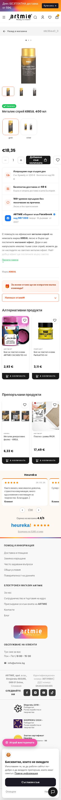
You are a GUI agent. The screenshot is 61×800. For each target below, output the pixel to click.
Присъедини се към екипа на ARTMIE (25, 603)
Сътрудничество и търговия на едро (25, 598)
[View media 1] (8, 91)
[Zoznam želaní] (49, 17)
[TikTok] (52, 692)
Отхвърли (11, 791)
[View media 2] (21, 91)
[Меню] (4, 17)
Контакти (9, 609)
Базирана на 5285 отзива (30, 531)
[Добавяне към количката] (15, 376)
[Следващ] (38, 510)
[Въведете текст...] (35, 17)
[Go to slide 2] (28, 40)
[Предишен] (22, 510)
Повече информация (26, 773)
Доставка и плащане (16, 552)
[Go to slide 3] (30, 40)
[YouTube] (43, 692)
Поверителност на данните (19, 575)
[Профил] (42, 17)
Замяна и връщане (15, 558)
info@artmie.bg (16, 662)
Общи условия (12, 569)
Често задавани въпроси (18, 564)
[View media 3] (34, 91)
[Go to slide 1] (26, 40)
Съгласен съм (30, 782)
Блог (6, 615)
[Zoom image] (28, 70)
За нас (8, 592)
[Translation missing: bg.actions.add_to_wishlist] (25, 320)
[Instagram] (35, 692)
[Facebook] (27, 692)
